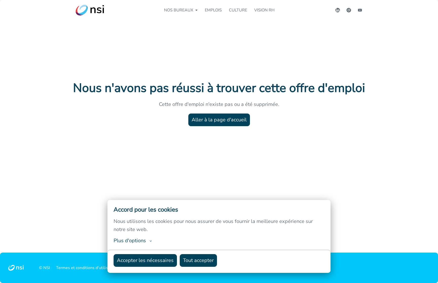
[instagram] (349, 10)
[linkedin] (338, 10)
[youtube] (360, 10)
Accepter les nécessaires (145, 260)
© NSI (44, 268)
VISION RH (264, 10)
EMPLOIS (213, 10)
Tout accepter (198, 260)
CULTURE (238, 10)
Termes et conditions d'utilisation (86, 268)
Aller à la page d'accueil (219, 119)
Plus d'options (130, 241)
